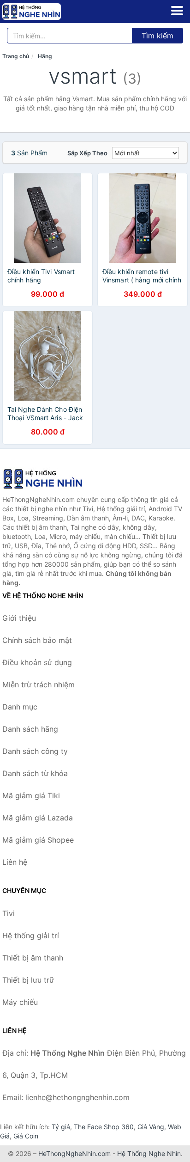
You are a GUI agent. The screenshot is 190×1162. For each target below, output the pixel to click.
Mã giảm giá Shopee (38, 839)
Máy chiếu (20, 1002)
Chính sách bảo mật (37, 640)
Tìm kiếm (157, 35)
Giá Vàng (150, 1127)
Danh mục (19, 706)
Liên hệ (14, 862)
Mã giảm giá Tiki (31, 795)
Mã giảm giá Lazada (37, 817)
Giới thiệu (19, 618)
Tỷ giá (61, 1127)
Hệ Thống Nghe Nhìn (149, 1153)
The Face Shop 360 (104, 1127)
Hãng (45, 56)
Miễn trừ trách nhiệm (38, 684)
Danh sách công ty (35, 751)
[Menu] (177, 11)
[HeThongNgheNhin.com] (42, 11)
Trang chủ (15, 56)
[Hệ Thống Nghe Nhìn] (48, 478)
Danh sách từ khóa (35, 773)
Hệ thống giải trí (30, 935)
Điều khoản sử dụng (37, 662)
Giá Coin (25, 1136)
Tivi (8, 913)
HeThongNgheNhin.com (74, 1153)
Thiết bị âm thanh (32, 957)
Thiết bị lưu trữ (28, 980)
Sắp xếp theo (87, 153)
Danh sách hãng (30, 729)
